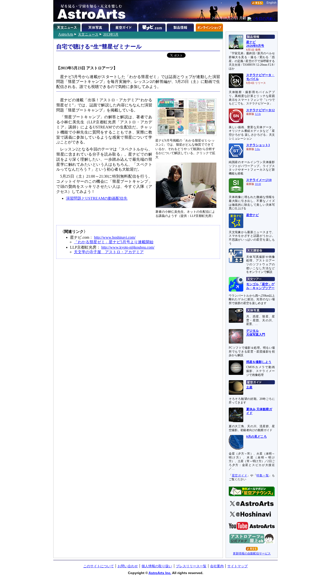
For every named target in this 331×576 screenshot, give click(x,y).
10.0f (258, 184)
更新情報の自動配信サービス (252, 553)
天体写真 (96, 27)
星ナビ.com (152, 27)
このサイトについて (98, 566)
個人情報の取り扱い (157, 566)
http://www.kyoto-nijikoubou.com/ (127, 247)
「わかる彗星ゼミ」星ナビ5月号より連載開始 (113, 242)
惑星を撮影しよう (258, 362)
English (271, 2)
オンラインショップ (209, 27)
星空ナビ (252, 215)
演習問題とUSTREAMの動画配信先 (96, 198)
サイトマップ (237, 566)
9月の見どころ (256, 436)
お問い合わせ (128, 566)
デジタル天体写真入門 (255, 332)
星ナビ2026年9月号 (255, 44)
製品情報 (181, 27)
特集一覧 (262, 475)
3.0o (257, 149)
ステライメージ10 (259, 180)
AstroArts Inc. (160, 573)
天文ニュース (88, 34)
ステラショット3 (258, 145)
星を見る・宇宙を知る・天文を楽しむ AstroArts (89, 11)
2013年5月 (110, 34)
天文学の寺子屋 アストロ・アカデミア (109, 252)
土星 (249, 387)
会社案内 (217, 566)
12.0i (258, 114)
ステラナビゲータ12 (260, 110)
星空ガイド (124, 27)
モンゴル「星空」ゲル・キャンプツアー (260, 286)
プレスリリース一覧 (191, 566)
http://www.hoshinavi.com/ (114, 237)
